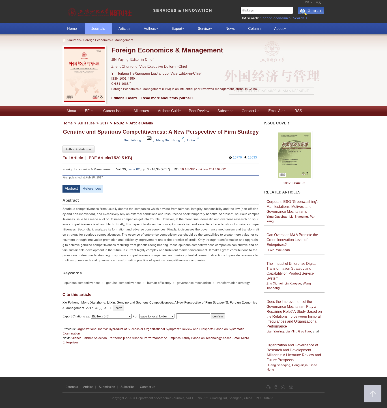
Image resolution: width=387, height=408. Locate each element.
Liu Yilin (291, 331)
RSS (298, 111)
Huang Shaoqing (278, 365)
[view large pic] (294, 155)
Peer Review (199, 111)
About (279, 28)
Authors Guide (169, 111)
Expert (177, 28)
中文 (318, 2)
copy (119, 308)
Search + (300, 18)
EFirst (89, 111)
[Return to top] (372, 393)
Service (204, 28)
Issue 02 (134, 169)
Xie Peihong (132, 140)
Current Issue (114, 111)
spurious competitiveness (82, 282)
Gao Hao (304, 331)
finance (266, 18)
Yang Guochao (277, 216)
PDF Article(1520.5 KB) (110, 158)
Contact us (147, 386)
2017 (104, 123)
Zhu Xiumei (275, 283)
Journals (98, 28)
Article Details (141, 123)
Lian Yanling (275, 331)
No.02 (119, 123)
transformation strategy (233, 282)
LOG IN (307, 2)
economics (282, 18)
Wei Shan (283, 250)
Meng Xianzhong (168, 140)
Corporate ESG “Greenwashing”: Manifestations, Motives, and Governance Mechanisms (292, 206)
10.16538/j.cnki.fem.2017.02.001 (203, 169)
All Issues (141, 111)
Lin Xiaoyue (292, 283)
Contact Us (250, 111)
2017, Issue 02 (294, 183)
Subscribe (225, 111)
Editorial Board (124, 98)
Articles (124, 28)
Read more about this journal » (167, 98)
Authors (150, 28)
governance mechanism (194, 282)
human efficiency (159, 282)
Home (72, 28)
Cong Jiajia (300, 365)
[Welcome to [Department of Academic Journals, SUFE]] (100, 11)
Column (254, 28)
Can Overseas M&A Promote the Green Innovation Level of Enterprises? (292, 240)
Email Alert (277, 111)
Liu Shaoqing (298, 216)
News (230, 28)
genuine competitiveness (123, 282)
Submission (107, 386)
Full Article (72, 158)
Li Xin (191, 140)
